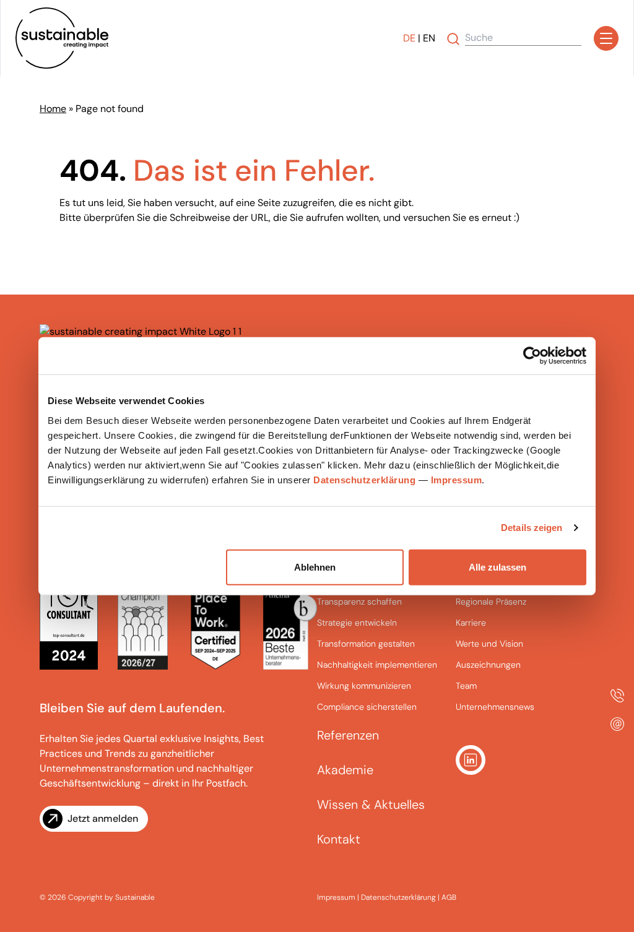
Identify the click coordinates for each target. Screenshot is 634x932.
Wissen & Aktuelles (371, 804)
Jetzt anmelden (102, 818)
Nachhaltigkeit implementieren (377, 664)
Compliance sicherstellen (367, 706)
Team (466, 685)
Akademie (345, 770)
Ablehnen (315, 566)
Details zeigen (531, 527)
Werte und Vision (489, 643)
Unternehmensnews (495, 706)
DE (409, 38)
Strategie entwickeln (357, 622)
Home (53, 108)
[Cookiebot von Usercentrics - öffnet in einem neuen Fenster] (532, 356)
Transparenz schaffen (359, 601)
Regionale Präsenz (491, 601)
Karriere (471, 622)
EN (429, 38)
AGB (448, 897)
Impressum (456, 479)
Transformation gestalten (366, 643)
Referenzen (348, 735)
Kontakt (338, 839)
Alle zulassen (497, 566)
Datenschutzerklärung (364, 479)
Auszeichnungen (488, 664)
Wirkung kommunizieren (364, 685)
